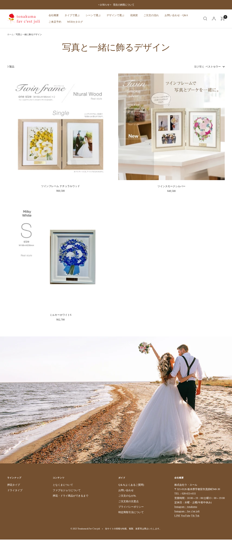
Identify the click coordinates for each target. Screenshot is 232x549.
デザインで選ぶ (115, 15)
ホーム (10, 34)
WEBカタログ (75, 22)
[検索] (205, 19)
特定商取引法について (131, 512)
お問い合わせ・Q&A (176, 15)
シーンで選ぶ (93, 15)
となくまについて (63, 485)
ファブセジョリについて (67, 490)
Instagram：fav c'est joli (187, 511)
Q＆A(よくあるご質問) (131, 485)
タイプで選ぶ (72, 15)
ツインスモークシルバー (171, 186)
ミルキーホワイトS (60, 315)
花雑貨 (134, 15)
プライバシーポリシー (131, 506)
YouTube (185, 515)
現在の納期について (123, 4)
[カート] (222, 19)
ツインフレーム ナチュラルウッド (60, 186)
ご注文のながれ (127, 495)
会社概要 (54, 15)
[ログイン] (214, 19)
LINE (177, 515)
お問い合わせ (126, 490)
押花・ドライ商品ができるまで (70, 495)
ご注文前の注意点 (128, 501)
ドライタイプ (14, 490)
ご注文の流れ (151, 15)
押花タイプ (13, 485)
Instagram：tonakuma (185, 506)
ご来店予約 (55, 22)
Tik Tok (195, 515)
